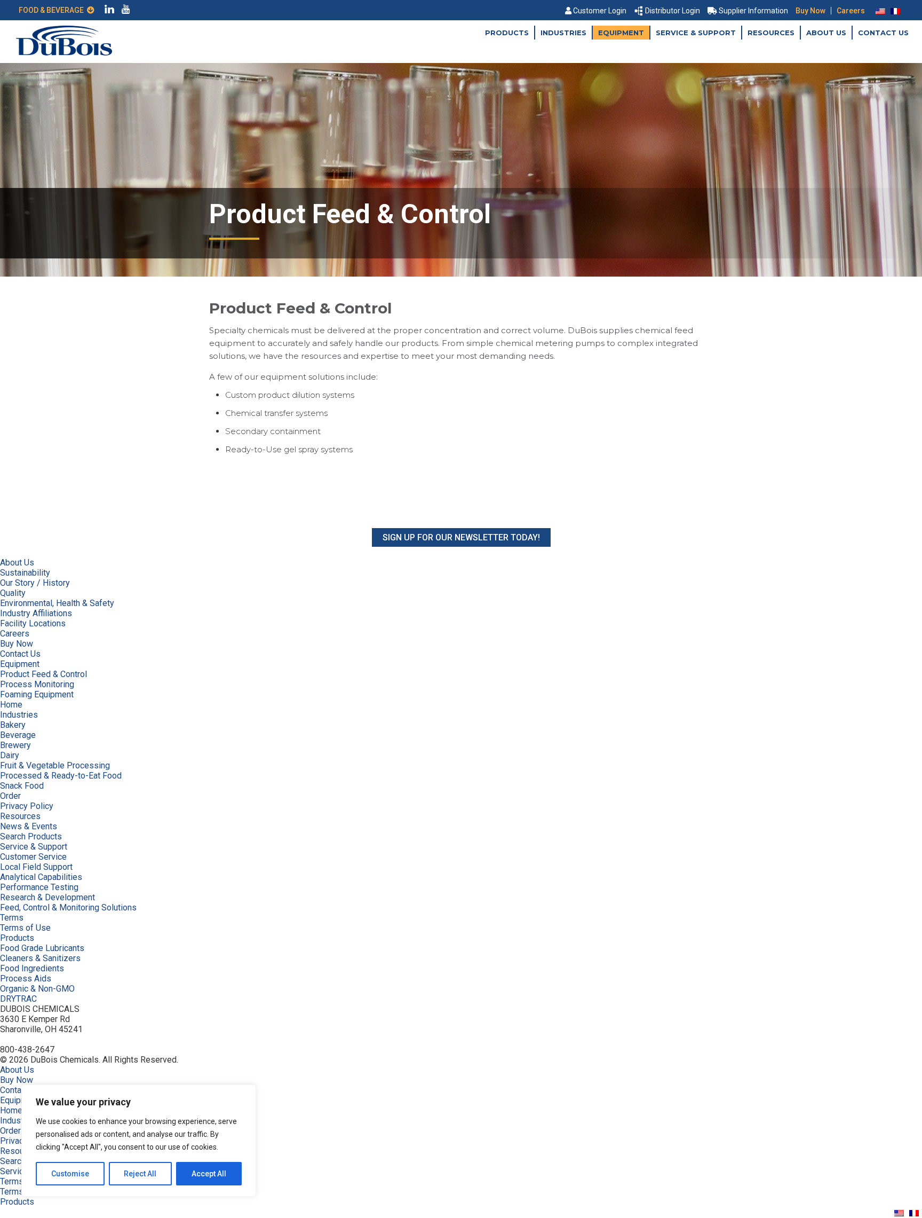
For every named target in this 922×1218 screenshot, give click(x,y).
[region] (138, 1141)
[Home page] (64, 53)
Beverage (18, 735)
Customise (70, 1173)
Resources (771, 32)
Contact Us (883, 32)
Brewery (15, 745)
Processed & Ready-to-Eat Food (61, 776)
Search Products (31, 836)
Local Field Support (36, 867)
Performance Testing (39, 887)
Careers (851, 10)
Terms (11, 918)
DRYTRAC (18, 999)
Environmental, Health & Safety (57, 603)
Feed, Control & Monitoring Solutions (68, 907)
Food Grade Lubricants (42, 948)
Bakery (13, 725)
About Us (826, 32)
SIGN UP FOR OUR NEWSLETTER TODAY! (461, 537)
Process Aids (25, 978)
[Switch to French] (895, 10)
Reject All (140, 1173)
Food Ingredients (32, 968)
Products (507, 32)
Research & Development (47, 897)
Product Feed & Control (43, 674)
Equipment (621, 32)
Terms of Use (25, 928)
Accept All (209, 1173)
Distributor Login (672, 10)
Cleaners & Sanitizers (40, 958)
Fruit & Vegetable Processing (55, 765)
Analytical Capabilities (41, 877)
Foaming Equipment (37, 694)
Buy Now (810, 10)
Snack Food (22, 786)
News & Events (28, 826)
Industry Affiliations (36, 613)
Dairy (9, 755)
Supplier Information (753, 10)
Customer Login (599, 10)
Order (10, 796)
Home (11, 705)
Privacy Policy (26, 806)
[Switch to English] (880, 10)
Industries (563, 32)
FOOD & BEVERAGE (53, 10)
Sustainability (25, 573)
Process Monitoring (37, 684)
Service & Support (696, 32)
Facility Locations (33, 623)
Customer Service (33, 857)
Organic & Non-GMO (37, 989)
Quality (13, 593)
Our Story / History (35, 583)
